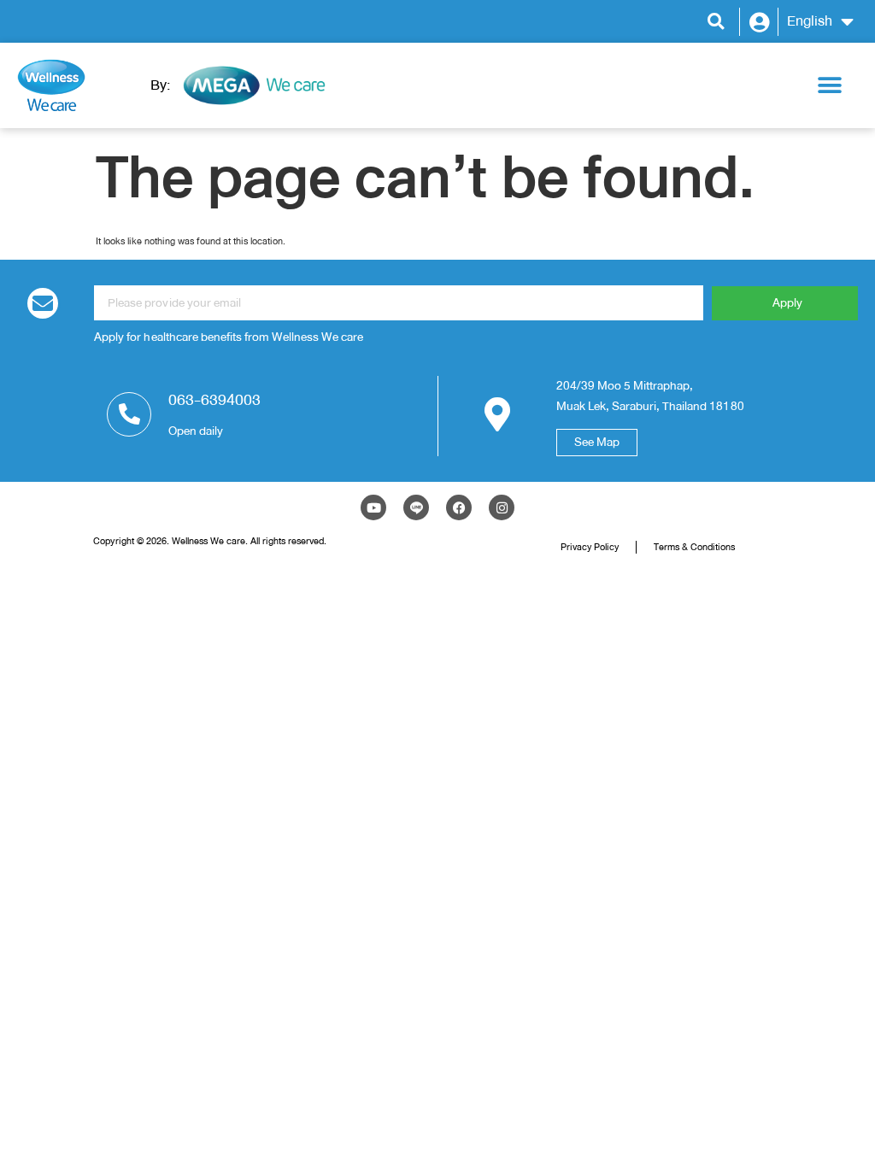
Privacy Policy (590, 546)
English (809, 21)
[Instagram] (501, 507)
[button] (716, 22)
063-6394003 (214, 399)
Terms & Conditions (694, 546)
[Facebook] (459, 507)
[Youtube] (373, 507)
